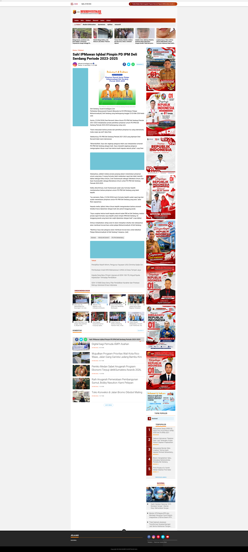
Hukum (78, 24)
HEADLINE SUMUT (103, 237)
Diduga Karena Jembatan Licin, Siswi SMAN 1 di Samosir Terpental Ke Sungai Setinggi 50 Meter (81, 41)
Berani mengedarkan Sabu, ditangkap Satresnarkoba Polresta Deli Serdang (162, 460)
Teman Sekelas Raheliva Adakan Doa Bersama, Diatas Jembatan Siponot (123, 41)
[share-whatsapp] (133, 64)
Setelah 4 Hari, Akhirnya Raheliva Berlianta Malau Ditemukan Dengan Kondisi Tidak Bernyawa (144, 41)
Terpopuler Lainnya (160, 477)
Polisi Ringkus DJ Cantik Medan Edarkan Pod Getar (162, 469)
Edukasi (88, 20)
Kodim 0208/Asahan (90, 24)
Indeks (76, 20)
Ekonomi (95, 20)
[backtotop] (124, 531)
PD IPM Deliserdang (118, 237)
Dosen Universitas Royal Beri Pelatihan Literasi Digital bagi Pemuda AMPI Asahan (117, 342)
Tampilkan (140, 330)
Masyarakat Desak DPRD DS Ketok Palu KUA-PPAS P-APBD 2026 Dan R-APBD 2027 (163, 431)
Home (76, 4)
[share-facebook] (124, 64)
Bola (82, 20)
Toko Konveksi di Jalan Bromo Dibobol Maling (144, 4)
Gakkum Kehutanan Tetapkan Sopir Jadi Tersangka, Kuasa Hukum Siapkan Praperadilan (163, 440)
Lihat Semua (108, 405)
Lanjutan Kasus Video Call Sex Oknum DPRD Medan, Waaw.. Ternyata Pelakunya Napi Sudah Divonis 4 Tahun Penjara (165, 41)
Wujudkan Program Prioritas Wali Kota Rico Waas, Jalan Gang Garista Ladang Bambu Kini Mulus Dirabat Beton (117, 357)
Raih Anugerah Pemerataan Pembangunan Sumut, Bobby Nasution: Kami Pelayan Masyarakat (115, 382)
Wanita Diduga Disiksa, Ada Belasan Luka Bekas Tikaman (101, 40)
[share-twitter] (128, 64)
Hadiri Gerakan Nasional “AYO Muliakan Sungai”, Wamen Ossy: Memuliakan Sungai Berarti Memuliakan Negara (161, 506)
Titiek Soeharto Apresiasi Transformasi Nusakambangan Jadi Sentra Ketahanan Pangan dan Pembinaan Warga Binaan (159, 524)
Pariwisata (102, 24)
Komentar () (140, 64)
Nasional (155, 418)
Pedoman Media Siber (160, 542)
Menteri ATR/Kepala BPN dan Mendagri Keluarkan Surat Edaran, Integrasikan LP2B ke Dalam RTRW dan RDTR (161, 515)
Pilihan (110, 24)
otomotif (118, 24)
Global (108, 20)
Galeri (102, 20)
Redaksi (150, 542)
